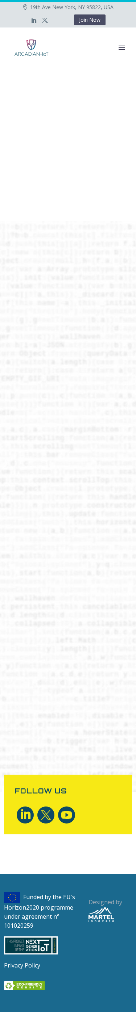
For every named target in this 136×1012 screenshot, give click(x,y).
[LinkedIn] (34, 20)
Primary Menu (121, 47)
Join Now (89, 19)
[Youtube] (66, 814)
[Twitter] (45, 20)
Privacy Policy (22, 965)
